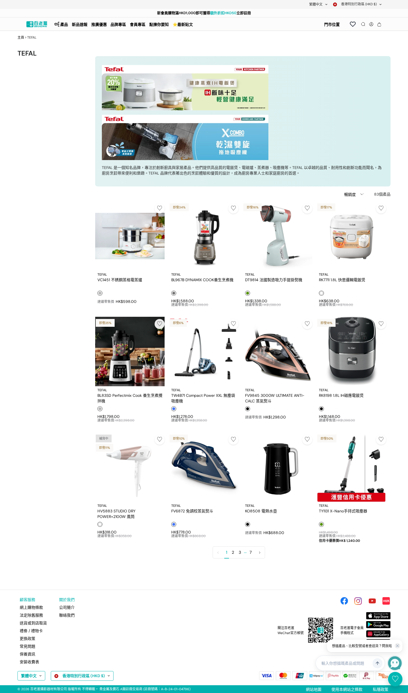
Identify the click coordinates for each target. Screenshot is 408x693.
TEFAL (102, 274)
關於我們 (67, 599)
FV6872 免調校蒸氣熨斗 (192, 510)
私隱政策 (380, 689)
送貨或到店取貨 (33, 622)
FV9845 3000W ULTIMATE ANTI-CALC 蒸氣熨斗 (274, 398)
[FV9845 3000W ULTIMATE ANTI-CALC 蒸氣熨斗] (277, 351)
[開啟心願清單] (352, 24)
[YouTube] (372, 601)
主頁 (20, 37)
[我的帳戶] (371, 24)
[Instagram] (358, 601)
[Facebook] (344, 601)
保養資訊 (27, 654)
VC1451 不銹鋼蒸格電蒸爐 (119, 279)
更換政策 (27, 638)
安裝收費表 (29, 661)
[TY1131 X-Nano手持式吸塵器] (351, 467)
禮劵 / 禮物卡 (31, 630)
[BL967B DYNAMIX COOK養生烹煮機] (203, 236)
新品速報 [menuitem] (79, 24)
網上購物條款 (31, 607)
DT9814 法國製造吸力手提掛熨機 (273, 279)
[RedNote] (386, 601)
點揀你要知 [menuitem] (159, 24)
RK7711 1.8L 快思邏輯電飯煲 (342, 279)
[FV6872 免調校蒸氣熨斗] (203, 467)
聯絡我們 (67, 615)
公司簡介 (67, 607)
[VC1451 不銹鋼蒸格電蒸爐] (130, 236)
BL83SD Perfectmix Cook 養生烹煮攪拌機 (129, 398)
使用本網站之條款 (346, 689)
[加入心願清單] (160, 208)
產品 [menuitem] (64, 24)
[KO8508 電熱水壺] (277, 467)
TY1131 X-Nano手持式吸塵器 (343, 510)
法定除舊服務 (31, 615)
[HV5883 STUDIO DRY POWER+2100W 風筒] (130, 467)
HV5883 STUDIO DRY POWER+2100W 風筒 (116, 513)
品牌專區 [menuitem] (118, 24)
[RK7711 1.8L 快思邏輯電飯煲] (351, 236)
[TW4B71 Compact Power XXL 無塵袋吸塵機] (203, 351)
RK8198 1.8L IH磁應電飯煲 (341, 395)
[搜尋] (363, 24)
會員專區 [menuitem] (137, 24)
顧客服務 (27, 599)
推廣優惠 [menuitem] (99, 24)
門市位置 (332, 24)
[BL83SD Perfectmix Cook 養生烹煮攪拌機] (130, 351)
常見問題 (27, 646)
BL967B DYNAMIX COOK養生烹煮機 (202, 279)
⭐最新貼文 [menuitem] (183, 24)
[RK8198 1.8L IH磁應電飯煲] (351, 351)
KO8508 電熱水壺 (261, 510)
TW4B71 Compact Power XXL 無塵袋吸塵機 (203, 398)
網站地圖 (313, 689)
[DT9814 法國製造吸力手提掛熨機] (277, 236)
